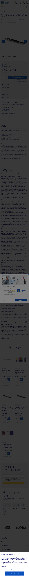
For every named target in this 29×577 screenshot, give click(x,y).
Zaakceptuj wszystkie (14, 573)
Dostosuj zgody (14, 569)
